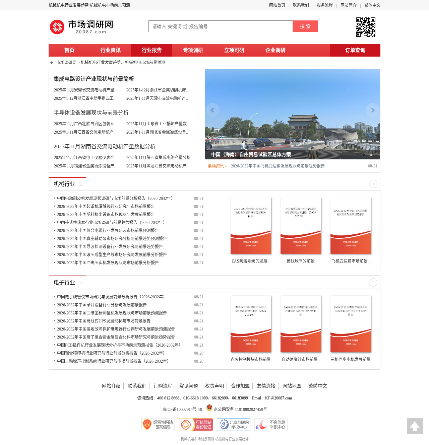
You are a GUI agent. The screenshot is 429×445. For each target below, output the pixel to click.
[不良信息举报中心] (271, 424)
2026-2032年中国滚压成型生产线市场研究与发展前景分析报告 (112, 254)
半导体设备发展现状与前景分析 (91, 113)
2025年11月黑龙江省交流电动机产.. (157, 166)
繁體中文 (317, 385)
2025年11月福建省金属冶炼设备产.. (85, 166)
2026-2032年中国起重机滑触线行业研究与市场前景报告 (106, 206)
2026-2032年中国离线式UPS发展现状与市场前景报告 (103, 321)
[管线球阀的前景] (301, 253)
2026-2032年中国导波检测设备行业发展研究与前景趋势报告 (110, 246)
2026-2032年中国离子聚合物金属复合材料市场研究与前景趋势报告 (116, 337)
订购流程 (163, 385)
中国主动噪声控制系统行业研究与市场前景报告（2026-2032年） (114, 361)
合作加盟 (240, 385)
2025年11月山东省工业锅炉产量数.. (157, 124)
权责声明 (214, 385)
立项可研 (234, 50)
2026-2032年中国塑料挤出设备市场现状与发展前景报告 (106, 214)
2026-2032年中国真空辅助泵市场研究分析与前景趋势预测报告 (112, 238)
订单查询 (355, 50)
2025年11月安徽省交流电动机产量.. (85, 90)
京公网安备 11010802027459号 (240, 409)
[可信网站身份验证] (196, 424)
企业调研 (275, 50)
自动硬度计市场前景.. (301, 359)
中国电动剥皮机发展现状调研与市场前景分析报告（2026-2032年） (116, 198)
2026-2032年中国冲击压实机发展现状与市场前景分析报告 (108, 263)
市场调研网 (66, 62)
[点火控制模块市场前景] (251, 352)
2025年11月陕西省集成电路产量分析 (158, 157)
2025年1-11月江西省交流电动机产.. (85, 132)
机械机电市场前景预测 (145, 62)
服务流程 (325, 5)
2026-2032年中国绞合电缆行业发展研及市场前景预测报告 (108, 230)
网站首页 (277, 5)
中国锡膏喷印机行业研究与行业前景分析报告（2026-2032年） (112, 353)
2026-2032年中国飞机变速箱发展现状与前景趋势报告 (278, 166)
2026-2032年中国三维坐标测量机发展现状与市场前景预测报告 (112, 313)
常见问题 (188, 385)
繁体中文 (372, 5)
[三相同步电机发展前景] (350, 352)
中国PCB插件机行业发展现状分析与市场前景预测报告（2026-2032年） (120, 345)
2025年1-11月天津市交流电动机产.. (157, 98)
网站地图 (292, 385)
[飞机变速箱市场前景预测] (350, 253)
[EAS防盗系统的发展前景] (251, 253)
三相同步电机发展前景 (350, 359)
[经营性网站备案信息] (158, 424)
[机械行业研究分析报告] (373, 186)
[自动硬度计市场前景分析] (301, 352)
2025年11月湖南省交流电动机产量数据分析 (105, 146)
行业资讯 (111, 50)
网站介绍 (111, 385)
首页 (69, 50)
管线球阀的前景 (301, 261)
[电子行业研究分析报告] (373, 285)
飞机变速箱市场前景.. (350, 261)
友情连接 (266, 385)
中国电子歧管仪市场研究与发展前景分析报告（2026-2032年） (112, 297)
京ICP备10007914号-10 (182, 409)
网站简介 (349, 5)
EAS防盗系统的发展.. (250, 261)
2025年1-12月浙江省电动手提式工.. (85, 98)
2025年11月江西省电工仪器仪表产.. (85, 157)
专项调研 (193, 50)
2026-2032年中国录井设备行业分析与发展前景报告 (102, 305)
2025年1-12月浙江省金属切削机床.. (157, 90)
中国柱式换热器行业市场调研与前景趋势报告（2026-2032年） (112, 222)
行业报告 (152, 50)
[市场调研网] (82, 34)
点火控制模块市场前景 (251, 359)
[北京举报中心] (233, 424)
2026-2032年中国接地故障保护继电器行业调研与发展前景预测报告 (116, 329)
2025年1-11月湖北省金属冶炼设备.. (157, 132)
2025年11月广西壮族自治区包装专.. (85, 124)
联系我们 (301, 5)
